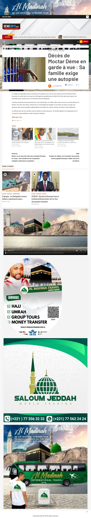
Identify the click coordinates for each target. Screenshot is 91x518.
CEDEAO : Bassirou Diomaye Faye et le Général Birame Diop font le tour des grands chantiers (45, 199)
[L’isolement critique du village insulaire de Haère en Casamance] (68, 134)
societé (44, 193)
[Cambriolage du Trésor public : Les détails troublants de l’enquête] (22, 134)
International (16, 193)
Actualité (55, 50)
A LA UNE (50, 50)
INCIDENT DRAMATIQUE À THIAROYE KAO (50, 37)
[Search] (78, 41)
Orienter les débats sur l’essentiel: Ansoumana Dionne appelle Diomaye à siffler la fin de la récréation (64, 157)
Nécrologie (61, 50)
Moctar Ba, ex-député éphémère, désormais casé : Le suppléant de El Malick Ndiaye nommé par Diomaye (44, 142)
